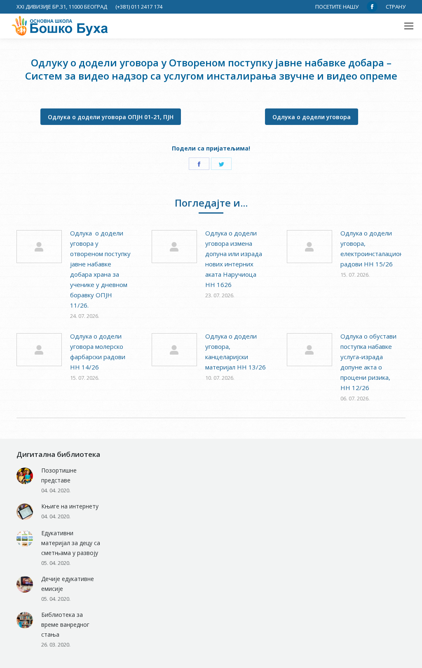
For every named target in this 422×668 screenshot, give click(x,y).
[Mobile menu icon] (409, 26)
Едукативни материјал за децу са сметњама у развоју (70, 543)
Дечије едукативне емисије (67, 584)
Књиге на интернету (69, 506)
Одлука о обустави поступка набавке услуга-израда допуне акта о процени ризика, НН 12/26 (368, 362)
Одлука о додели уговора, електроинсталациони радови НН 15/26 (373, 248)
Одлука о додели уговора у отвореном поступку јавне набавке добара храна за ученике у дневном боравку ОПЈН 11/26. (100, 269)
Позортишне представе (59, 475)
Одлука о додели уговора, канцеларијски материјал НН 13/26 (235, 351)
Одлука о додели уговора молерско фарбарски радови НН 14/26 (97, 351)
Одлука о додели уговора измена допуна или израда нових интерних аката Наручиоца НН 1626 (233, 259)
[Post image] (39, 246)
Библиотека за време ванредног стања (65, 624)
